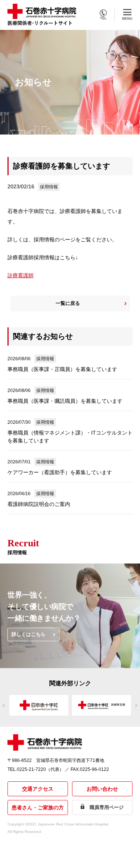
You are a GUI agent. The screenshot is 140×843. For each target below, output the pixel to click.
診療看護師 (20, 275)
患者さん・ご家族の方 (38, 807)
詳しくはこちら (29, 634)
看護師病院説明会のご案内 (38, 504)
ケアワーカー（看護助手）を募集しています (59, 472)
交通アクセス (37, 789)
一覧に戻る (68, 303)
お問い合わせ (102, 789)
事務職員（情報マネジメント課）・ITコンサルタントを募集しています (70, 437)
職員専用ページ (107, 807)
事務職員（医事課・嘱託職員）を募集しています (64, 401)
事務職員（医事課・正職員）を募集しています (62, 369)
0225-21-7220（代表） (40, 769)
